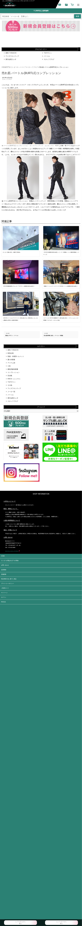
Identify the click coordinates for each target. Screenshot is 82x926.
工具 (9, 366)
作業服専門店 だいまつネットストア (14, 67)
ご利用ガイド (5, 588)
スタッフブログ (49, 59)
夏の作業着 (11, 359)
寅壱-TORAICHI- (11, 53)
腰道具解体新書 (13, 369)
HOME (3, 556)
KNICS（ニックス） (14, 379)
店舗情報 (3, 574)
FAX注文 (3, 601)
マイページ (4, 592)
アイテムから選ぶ (21, 922)
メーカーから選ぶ (62, 922)
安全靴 (10, 375)
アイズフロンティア (12, 56)
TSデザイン (48, 53)
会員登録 (3, 569)
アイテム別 (11, 363)
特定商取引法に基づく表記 (8, 579)
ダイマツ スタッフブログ (11, 551)
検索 (77, 16)
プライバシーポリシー (7, 583)
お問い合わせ (5, 565)
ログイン (3, 597)
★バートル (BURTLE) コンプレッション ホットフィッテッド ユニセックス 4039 (30, 145)
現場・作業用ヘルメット (16, 356)
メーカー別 (11, 391)
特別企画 (11, 353)
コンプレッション (14, 372)
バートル (47, 56)
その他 (10, 385)
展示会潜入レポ (11, 59)
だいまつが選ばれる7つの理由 (9, 560)
